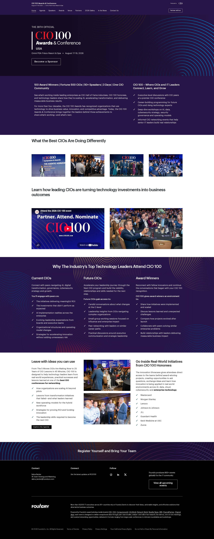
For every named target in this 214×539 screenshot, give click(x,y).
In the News (102, 10)
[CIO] (181, 3)
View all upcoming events (163, 484)
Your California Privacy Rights (120, 529)
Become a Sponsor (46, 62)
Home (34, 10)
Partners (78, 10)
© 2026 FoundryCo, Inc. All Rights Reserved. (47, 529)
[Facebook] (111, 475)
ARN (160, 512)
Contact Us (114, 10)
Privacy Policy (87, 529)
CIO (110, 512)
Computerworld (122, 512)
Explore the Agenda (41, 427)
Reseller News (154, 512)
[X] (125, 475)
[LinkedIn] (118, 475)
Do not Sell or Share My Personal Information (151, 529)
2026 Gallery (90, 10)
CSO (114, 512)
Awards (61, 10)
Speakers (52, 10)
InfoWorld (132, 512)
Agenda (42, 10)
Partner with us (175, 10)
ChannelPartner (168, 512)
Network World (142, 512)
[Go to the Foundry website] (40, 505)
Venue (70, 10)
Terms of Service (73, 529)
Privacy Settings (101, 529)
